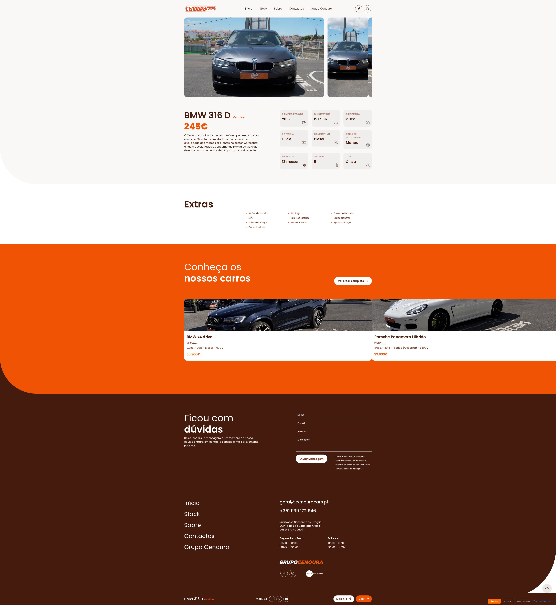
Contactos (296, 9)
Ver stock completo (351, 281)
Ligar (362, 599)
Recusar (507, 601)
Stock (263, 9)
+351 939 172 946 (298, 511)
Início (248, 9)
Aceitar (494, 601)
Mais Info (342, 599)
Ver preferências (523, 601)
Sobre (278, 9)
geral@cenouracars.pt (304, 502)
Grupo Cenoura (321, 9)
